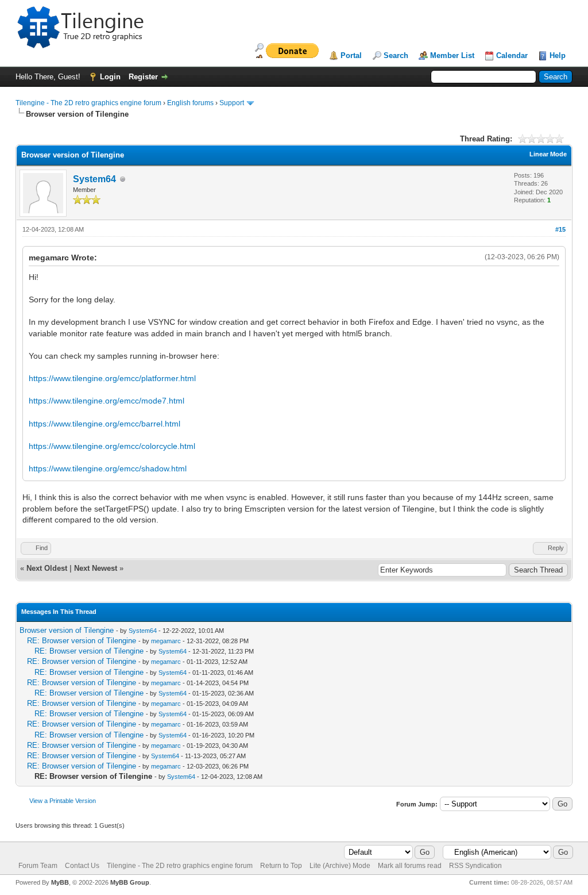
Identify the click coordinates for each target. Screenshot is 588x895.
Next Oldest (46, 568)
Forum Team (37, 866)
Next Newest (95, 568)
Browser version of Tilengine (67, 630)
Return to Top (281, 866)
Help (558, 55)
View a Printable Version (62, 800)
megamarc (166, 640)
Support (231, 103)
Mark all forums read (410, 866)
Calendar (512, 55)
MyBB (60, 882)
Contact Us (82, 866)
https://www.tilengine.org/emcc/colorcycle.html (112, 446)
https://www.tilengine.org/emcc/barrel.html (104, 423)
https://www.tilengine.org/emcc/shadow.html (108, 468)
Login (110, 76)
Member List (452, 55)
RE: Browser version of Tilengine (81, 640)
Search (396, 55)
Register (143, 76)
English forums (190, 103)
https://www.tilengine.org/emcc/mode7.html (106, 400)
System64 (94, 179)
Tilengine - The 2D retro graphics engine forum (88, 103)
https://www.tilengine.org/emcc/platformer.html (112, 378)
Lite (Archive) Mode (340, 866)
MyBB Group (129, 882)
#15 (560, 229)
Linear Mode (548, 154)
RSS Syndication (475, 866)
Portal (351, 55)
